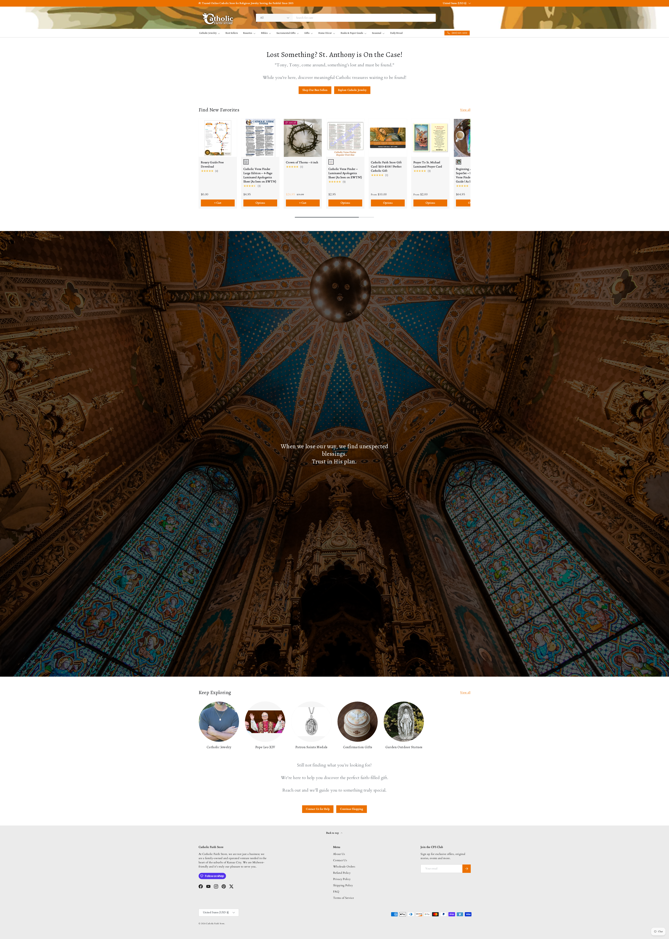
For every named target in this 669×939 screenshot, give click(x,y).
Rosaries (247, 33)
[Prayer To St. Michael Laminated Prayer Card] (430, 138)
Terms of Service (343, 898)
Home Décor (325, 33)
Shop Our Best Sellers (315, 90)
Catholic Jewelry (208, 33)
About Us (339, 854)
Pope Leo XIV (265, 747)
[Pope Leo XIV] (265, 722)
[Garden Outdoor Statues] (404, 722)
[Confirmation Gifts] (357, 722)
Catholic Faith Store (215, 923)
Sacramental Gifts (285, 33)
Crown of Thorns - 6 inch (302, 162)
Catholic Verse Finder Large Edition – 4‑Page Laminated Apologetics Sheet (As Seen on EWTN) (259, 175)
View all (465, 110)
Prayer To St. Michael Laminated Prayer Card (427, 165)
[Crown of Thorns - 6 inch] (303, 138)
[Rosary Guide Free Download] (218, 138)
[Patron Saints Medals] (311, 722)
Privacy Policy (342, 879)
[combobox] (346, 18)
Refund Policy (342, 873)
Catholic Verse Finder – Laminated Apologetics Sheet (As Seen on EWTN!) (345, 173)
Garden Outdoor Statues (403, 747)
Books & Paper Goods (352, 33)
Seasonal (376, 33)
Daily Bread (396, 33)
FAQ (336, 892)
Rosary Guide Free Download (212, 165)
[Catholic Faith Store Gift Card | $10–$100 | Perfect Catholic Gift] (388, 138)
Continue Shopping (351, 809)
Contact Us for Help (318, 809)
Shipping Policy (343, 885)
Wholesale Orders (344, 866)
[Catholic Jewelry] (219, 722)
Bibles (264, 33)
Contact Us (340, 860)
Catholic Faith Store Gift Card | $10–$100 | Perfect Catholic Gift (386, 167)
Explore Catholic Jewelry (352, 90)
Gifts (306, 33)
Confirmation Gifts (357, 747)
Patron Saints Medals (311, 747)
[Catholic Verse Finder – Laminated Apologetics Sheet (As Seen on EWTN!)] (345, 138)
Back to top (333, 833)
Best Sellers (231, 33)
